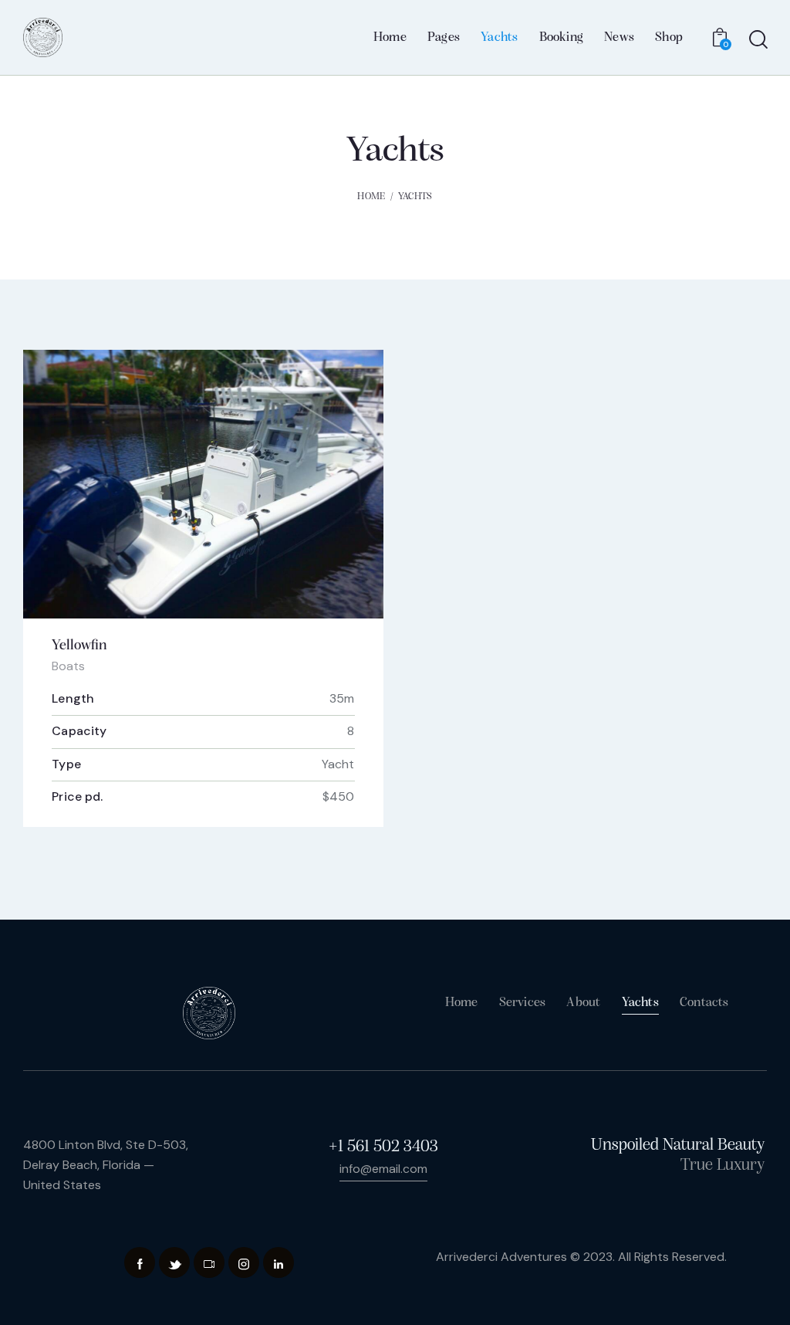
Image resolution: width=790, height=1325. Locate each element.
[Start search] (757, 40)
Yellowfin (79, 646)
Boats (68, 666)
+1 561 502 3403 (383, 1147)
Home (371, 196)
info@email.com (383, 1169)
